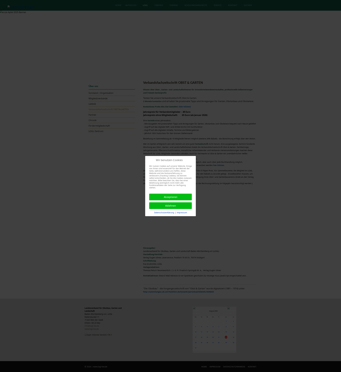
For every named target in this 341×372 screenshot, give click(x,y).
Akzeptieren (170, 197)
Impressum (182, 212)
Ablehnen (170, 205)
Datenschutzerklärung (164, 212)
